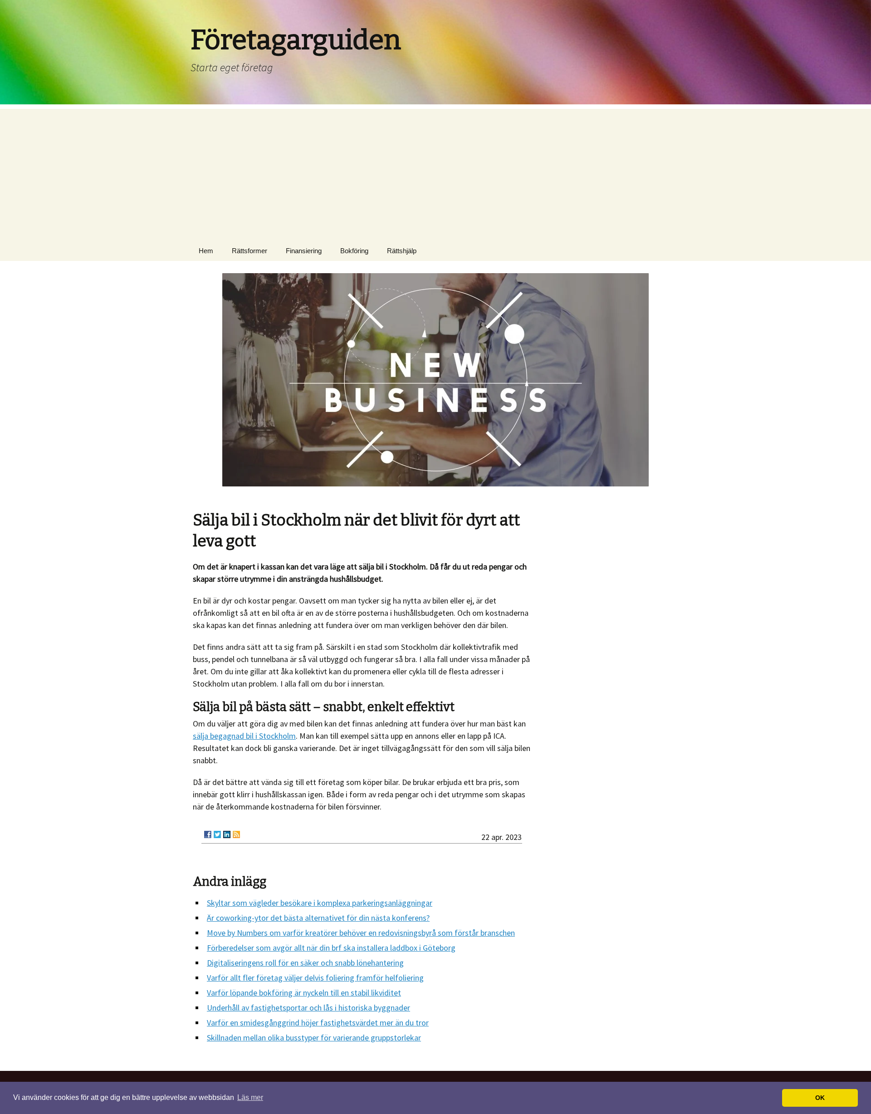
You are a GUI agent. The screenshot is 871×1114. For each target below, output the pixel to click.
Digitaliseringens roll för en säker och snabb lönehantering (305, 962)
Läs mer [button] (250, 1097)
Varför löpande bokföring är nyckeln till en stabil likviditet (304, 992)
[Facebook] (207, 834)
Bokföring (354, 251)
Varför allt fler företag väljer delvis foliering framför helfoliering (315, 977)
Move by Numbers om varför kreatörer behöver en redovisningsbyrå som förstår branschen (361, 933)
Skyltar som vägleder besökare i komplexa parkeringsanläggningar (319, 903)
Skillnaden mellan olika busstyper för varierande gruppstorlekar (314, 1037)
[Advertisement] (435, 172)
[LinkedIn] (226, 834)
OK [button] (820, 1097)
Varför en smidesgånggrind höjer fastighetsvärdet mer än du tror (318, 1022)
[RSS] (236, 834)
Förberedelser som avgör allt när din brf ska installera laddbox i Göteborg (331, 947)
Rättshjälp (401, 251)
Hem (206, 251)
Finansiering (304, 251)
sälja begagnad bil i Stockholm (244, 736)
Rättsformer (249, 251)
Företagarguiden (296, 40)
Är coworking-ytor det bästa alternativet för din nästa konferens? (318, 918)
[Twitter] (217, 834)
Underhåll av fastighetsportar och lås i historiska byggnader (308, 1007)
